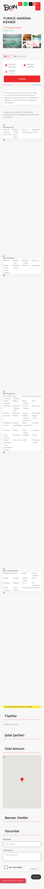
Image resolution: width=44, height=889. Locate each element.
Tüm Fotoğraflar (33, 44)
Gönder (36, 877)
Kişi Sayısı (12, 71)
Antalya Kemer (13, 27)
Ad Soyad (7, 839)
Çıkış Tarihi (30, 64)
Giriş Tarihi (12, 64)
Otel (8, 56)
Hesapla (22, 79)
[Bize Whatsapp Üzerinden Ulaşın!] (20, 4)
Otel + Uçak (20, 56)
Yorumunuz (7, 850)
